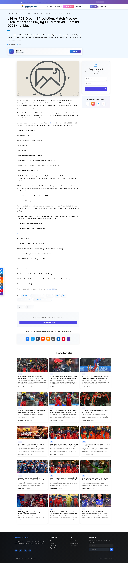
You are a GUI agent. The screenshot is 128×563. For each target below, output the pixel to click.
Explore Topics (54, 548)
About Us (52, 541)
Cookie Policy (73, 545)
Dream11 (49, 295)
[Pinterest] (104, 104)
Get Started (100, 2)
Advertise (52, 543)
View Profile (76, 51)
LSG (57, 295)
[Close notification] (106, 2)
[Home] (8, 13)
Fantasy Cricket (14, 13)
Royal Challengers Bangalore (42, 299)
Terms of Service (74, 543)
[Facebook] (88, 104)
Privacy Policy (73, 541)
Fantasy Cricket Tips (37, 295)
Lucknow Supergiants (24, 299)
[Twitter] (98, 104)
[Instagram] (93, 104)
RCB (64, 295)
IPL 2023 (25, 295)
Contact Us (53, 545)
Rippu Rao (18, 50)
